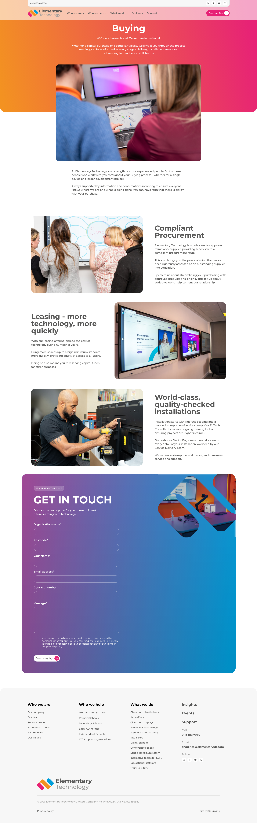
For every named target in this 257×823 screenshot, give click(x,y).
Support (189, 722)
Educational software (143, 763)
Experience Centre (39, 727)
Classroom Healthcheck (144, 712)
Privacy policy (45, 811)
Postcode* (41, 540)
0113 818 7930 (191, 735)
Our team (33, 717)
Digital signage (139, 743)
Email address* (44, 571)
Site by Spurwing (210, 811)
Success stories (37, 722)
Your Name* (42, 556)
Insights (189, 705)
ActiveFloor (137, 717)
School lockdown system (145, 753)
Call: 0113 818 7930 (38, 3)
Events (188, 713)
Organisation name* (47, 524)
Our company (36, 712)
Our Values (34, 738)
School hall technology (144, 727)
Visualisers (136, 738)
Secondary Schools (90, 723)
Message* (40, 603)
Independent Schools (92, 734)
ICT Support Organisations (95, 739)
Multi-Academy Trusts (92, 712)
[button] (76, 13)
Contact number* (46, 587)
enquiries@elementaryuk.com (203, 747)
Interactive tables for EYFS (146, 758)
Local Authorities (89, 728)
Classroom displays (141, 722)
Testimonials (35, 732)
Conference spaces (142, 748)
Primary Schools (89, 718)
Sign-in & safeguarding (144, 732)
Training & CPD (139, 768)
